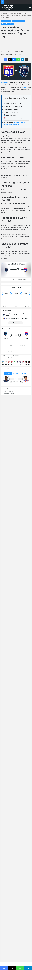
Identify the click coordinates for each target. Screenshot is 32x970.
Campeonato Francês (18, 21)
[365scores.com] (8, 7)
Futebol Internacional (15, 13)
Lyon (9, 21)
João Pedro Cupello (7, 51)
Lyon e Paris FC (5, 82)
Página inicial (5, 13)
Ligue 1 (4, 21)
